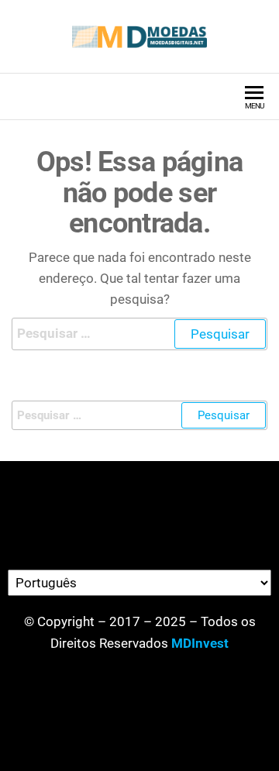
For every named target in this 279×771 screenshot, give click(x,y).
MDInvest (200, 643)
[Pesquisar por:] (139, 333)
